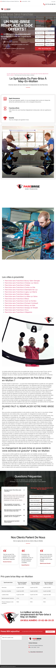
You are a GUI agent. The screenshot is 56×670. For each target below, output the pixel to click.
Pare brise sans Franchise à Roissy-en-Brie (20, 305)
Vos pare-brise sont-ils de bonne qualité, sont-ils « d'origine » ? (12, 516)
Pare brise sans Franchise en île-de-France (20, 73)
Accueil (8, 73)
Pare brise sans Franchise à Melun (17, 299)
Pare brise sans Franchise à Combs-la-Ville (20, 287)
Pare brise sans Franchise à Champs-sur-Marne (22, 283)
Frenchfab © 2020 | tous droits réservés (8, 666)
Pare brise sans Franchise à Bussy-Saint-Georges (22, 281)
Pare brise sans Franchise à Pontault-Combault (21, 303)
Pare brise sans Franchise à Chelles (17, 285)
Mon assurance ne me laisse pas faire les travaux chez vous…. (12, 510)
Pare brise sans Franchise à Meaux (17, 294)
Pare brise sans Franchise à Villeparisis (18, 312)
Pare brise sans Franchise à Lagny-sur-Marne (21, 292)
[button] (14, 490)
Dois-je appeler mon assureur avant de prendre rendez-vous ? (12, 505)
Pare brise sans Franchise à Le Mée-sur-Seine (21, 296)
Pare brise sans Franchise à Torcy (17, 310)
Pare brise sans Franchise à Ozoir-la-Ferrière (20, 301)
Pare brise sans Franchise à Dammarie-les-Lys (21, 290)
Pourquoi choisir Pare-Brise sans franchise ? (12, 490)
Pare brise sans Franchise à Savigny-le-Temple (21, 308)
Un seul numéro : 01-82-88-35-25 (37, 620)
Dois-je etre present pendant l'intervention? (11, 521)
